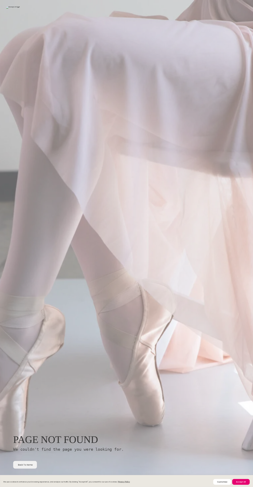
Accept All (241, 482)
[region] (126, 481)
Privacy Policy (124, 481)
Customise (222, 482)
